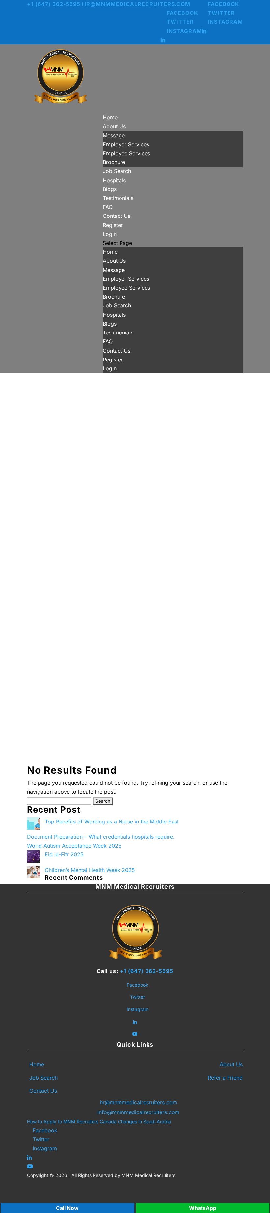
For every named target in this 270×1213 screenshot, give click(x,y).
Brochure (114, 162)
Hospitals (114, 180)
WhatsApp (202, 1208)
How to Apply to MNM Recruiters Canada (72, 1121)
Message (114, 135)
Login (110, 234)
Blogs (110, 189)
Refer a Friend (225, 1077)
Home (110, 117)
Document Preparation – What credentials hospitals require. (101, 836)
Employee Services (126, 153)
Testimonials (118, 198)
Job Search (117, 171)
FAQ (108, 207)
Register (113, 225)
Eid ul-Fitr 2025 (64, 854)
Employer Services (126, 144)
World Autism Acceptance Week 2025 (74, 845)
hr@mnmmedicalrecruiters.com (138, 1102)
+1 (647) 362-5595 (146, 971)
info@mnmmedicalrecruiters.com (138, 1112)
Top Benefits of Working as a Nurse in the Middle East (112, 821)
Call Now (67, 1208)
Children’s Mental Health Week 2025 (90, 870)
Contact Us (116, 216)
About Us (114, 126)
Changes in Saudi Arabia (144, 1121)
